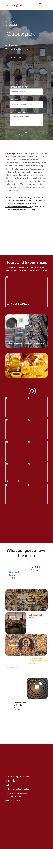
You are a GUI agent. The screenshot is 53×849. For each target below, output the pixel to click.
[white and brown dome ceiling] (37, 688)
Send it (26, 133)
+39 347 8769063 (13, 800)
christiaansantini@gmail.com (18, 207)
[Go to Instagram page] (32, 391)
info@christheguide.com (16, 793)
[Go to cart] (40, 5)
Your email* (15, 100)
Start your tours (16, 57)
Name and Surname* (19, 87)
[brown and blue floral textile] (26, 645)
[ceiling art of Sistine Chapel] (26, 600)
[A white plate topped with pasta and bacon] (26, 365)
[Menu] (47, 5)
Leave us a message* (19, 112)
